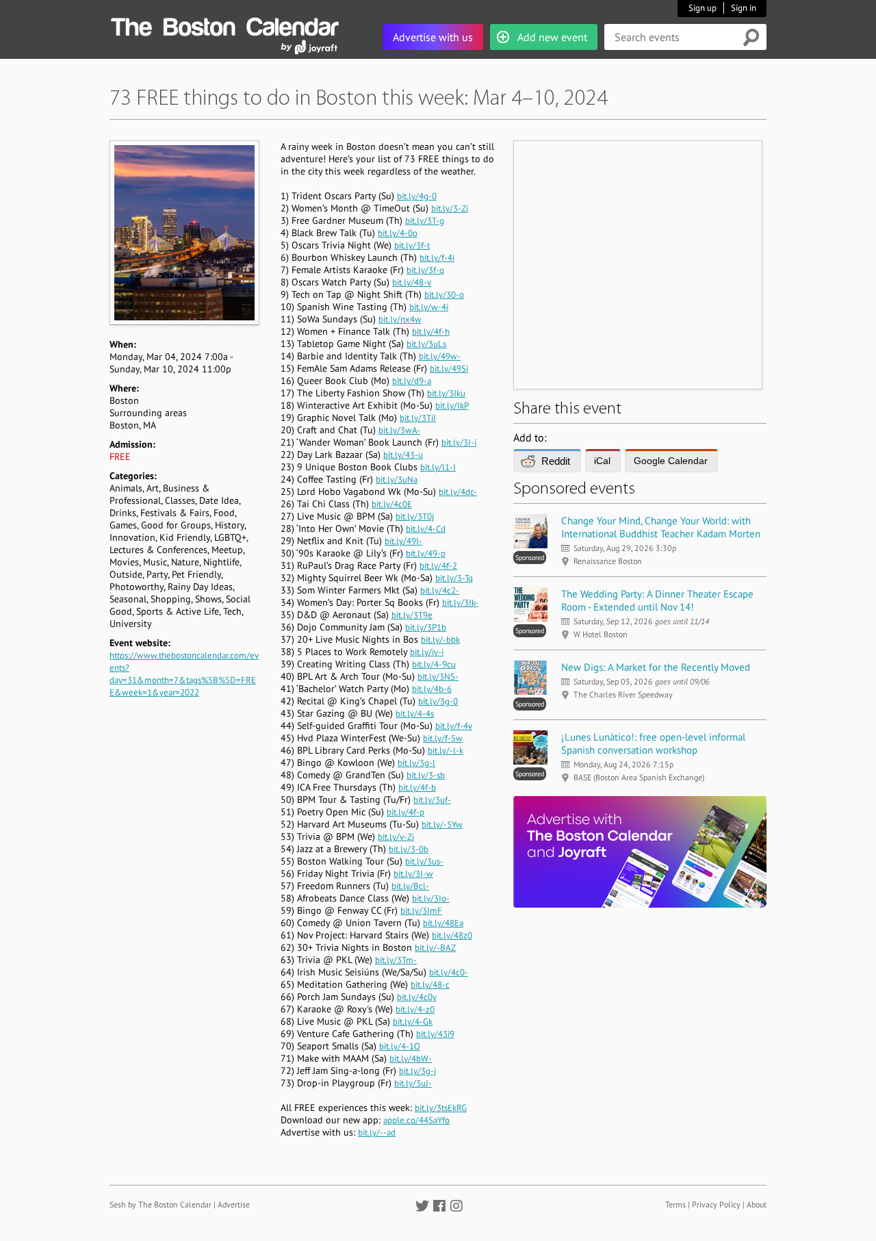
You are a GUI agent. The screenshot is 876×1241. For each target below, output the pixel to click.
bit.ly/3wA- (399, 430)
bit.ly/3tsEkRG (441, 1108)
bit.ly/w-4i (428, 307)
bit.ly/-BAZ (435, 948)
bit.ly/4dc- (458, 492)
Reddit (555, 461)
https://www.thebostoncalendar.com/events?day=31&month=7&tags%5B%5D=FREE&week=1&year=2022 (184, 674)
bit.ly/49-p (426, 553)
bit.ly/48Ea (443, 923)
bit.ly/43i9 (435, 1034)
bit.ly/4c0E (392, 504)
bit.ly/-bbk (440, 639)
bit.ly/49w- (440, 356)
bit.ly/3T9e (412, 615)
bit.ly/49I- (403, 541)
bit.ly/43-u (403, 455)
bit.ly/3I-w (413, 874)
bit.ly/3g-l (416, 763)
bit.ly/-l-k (445, 750)
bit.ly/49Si (449, 368)
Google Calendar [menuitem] (671, 460)
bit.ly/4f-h (431, 331)
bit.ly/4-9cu (434, 664)
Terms (675, 1204)
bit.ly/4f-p (405, 812)
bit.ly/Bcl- (410, 886)
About (756, 1204)
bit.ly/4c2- (439, 590)
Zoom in (184, 232)
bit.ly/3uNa (396, 479)
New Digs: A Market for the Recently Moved (655, 667)
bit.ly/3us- (424, 861)
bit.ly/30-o (444, 294)
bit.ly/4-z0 (415, 1009)
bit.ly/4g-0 (417, 196)
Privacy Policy (716, 1204)
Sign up (702, 8)
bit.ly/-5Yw (442, 824)
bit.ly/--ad (377, 1132)
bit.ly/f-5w (443, 738)
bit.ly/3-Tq (454, 578)
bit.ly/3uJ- (413, 1083)
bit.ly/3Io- (431, 898)
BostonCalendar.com (224, 24)
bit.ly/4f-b (417, 787)
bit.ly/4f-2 (438, 566)
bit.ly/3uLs (426, 344)
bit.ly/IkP (452, 405)
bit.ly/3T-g (424, 221)
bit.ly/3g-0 (438, 701)
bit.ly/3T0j (415, 516)
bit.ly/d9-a (411, 381)
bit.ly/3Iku (446, 393)
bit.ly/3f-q (425, 270)
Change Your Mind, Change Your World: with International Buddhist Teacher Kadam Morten (660, 527)
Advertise (234, 1204)
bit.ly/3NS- (438, 676)
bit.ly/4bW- (410, 1058)
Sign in (743, 8)
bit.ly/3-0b (408, 849)
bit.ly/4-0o (397, 233)
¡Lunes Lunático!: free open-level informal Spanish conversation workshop (653, 743)
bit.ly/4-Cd (426, 529)
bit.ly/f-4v (453, 726)
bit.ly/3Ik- (460, 603)
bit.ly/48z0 (452, 935)
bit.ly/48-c (430, 984)
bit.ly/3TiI (418, 418)
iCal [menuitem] (602, 460)
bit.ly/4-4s (415, 713)
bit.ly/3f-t (412, 245)
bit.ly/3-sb (426, 775)
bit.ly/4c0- (448, 972)
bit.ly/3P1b (425, 627)
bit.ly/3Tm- (396, 960)
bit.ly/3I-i (458, 442)
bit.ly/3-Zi (449, 208)
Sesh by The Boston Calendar (160, 1204)
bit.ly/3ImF (421, 911)
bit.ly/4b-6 (432, 689)
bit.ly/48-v (411, 282)
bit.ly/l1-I (438, 467)
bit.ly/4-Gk (413, 1021)
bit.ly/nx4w (400, 319)
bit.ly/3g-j (417, 1071)
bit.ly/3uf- (432, 800)
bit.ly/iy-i (426, 652)
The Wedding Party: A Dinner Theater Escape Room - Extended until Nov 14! (657, 600)
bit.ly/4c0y (417, 997)
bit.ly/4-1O (399, 1046)
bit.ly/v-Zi (396, 837)
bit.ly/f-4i (437, 258)
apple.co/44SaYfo (416, 1120)
